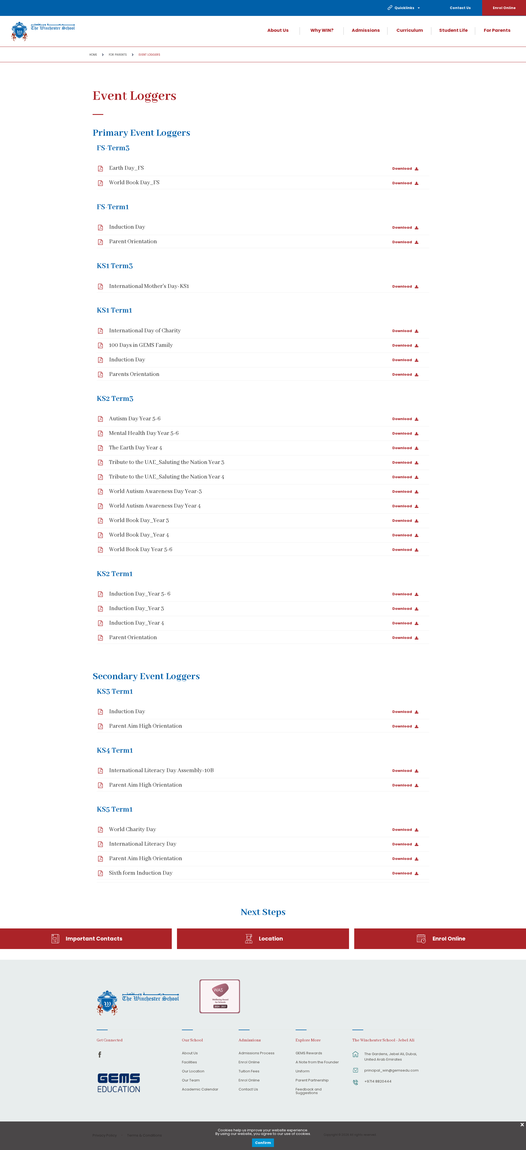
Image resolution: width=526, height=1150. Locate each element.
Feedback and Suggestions (309, 1091)
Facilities (189, 1062)
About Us (278, 30)
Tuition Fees (249, 1071)
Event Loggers (149, 54)
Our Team (191, 1080)
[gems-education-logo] (119, 1083)
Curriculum (409, 30)
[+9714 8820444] (355, 1085)
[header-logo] (43, 31)
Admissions (366, 30)
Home (93, 54)
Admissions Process (257, 1053)
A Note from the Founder (317, 1062)
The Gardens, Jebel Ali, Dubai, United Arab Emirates (390, 1056)
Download (402, 168)
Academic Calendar (200, 1089)
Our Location (193, 1071)
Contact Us (460, 7)
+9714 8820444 (377, 1081)
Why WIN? (321, 30)
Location (271, 938)
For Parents (497, 30)
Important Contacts (94, 938)
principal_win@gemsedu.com (391, 1070)
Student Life (453, 30)
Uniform (303, 1071)
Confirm (263, 1142)
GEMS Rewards (309, 1053)
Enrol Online (504, 7)
